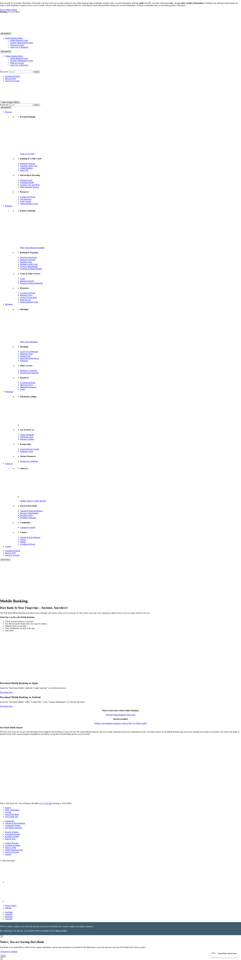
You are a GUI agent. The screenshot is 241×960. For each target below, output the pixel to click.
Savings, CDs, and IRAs (30, 185)
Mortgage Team (26, 354)
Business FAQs (26, 295)
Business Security (27, 281)
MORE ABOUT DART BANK (33, 501)
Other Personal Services (29, 187)
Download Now (6, 692)
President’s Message (28, 518)
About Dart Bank (12, 814)
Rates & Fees (25, 300)
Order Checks (25, 201)
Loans (22, 279)
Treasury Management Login (21, 43)
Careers (23, 540)
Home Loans (25, 356)
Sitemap (8, 908)
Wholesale (9, 392)
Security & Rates (11, 832)
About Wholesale (27, 435)
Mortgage (9, 304)
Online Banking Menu (14, 38)
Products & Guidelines (29, 461)
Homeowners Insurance (29, 373)
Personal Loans (26, 180)
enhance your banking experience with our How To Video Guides (120, 723)
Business (8, 206)
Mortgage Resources (28, 387)
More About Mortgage (29, 342)
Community (9, 821)
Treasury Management (29, 266)
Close (3, 956)
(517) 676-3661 (46, 803)
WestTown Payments (28, 257)
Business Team (26, 262)
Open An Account (12, 81)
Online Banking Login (19, 40)
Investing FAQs (26, 515)
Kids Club (24, 170)
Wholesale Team (26, 437)
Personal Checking (27, 163)
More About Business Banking (32, 248)
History (23, 542)
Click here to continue (8, 951)
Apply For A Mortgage (19, 47)
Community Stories (27, 527)
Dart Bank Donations (13, 828)
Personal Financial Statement (31, 283)
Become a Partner (27, 439)
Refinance (24, 361)
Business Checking (27, 260)
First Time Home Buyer (29, 358)
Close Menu (5, 560)
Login (22, 389)
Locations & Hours (12, 76)
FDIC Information (12, 810)
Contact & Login (11, 843)
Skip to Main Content (8, 10)
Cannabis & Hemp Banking (31, 269)
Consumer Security (12, 834)
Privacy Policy (11, 906)
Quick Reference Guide (29, 449)
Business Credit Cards (29, 264)
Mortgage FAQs (26, 385)
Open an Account (17, 45)
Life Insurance (26, 199)
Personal (8, 112)
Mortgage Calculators (28, 370)
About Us (9, 463)
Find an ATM (10, 78)
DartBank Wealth (27, 182)
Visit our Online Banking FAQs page (120, 715)
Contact (8, 546)
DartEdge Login (26, 451)
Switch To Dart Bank (28, 297)
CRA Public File (11, 817)
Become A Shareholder (29, 513)
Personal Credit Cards (28, 166)
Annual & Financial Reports (31, 511)
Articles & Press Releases (30, 537)
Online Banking (26, 168)
